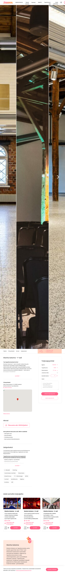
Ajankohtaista (19, 2)
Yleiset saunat (27, 3)
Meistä (40, 2)
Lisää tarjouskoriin (49, 398)
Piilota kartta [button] (6, 413)
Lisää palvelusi (55, 3)
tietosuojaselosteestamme (23, 570)
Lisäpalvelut (24, 351)
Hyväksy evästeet (52, 569)
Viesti (43, 379)
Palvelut (33, 2)
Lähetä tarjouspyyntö (49, 394)
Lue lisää (17, 376)
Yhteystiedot (11, 351)
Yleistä (5, 351)
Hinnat (17, 351)
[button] (17, 399)
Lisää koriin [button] (5, 527)
